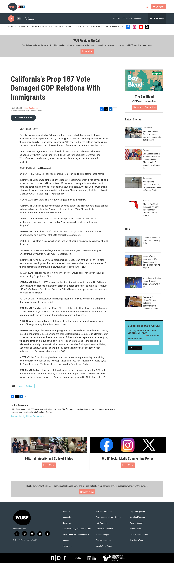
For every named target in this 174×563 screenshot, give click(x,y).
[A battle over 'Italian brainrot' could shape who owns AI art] (133, 282)
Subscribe (87, 51)
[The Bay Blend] (144, 80)
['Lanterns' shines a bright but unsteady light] (133, 241)
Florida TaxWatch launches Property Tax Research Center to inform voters (151, 210)
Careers (66, 540)
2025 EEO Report (103, 535)
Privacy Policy (135, 529)
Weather (23, 27)
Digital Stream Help (103, 540)
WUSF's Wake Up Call (87, 41)
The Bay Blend (144, 96)
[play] (11, 18)
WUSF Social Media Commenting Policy (127, 458)
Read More (49, 465)
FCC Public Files (102, 523)
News (11, 27)
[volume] (19, 18)
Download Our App (137, 517)
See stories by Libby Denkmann (27, 416)
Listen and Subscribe (144, 107)
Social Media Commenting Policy (76, 535)
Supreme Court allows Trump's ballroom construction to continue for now (150, 303)
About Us (66, 511)
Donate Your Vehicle (104, 546)
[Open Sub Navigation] (15, 27)
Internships (67, 546)
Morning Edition (25, 386)
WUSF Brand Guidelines (139, 535)
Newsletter (67, 523)
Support (95, 27)
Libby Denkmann (31, 108)
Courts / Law (147, 128)
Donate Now (87, 491)
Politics (146, 150)
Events (70, 27)
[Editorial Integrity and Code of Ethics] (49, 445)
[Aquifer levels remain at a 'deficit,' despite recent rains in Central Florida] (133, 182)
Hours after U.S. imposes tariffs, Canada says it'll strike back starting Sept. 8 (151, 262)
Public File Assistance (104, 529)
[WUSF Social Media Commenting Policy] (128, 445)
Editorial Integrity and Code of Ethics (49, 458)
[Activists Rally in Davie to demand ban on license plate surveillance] (133, 132)
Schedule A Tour (136, 540)
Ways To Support (136, 523)
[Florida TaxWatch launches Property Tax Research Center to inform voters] (133, 204)
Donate (159, 6)
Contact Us (67, 517)
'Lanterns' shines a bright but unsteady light (151, 240)
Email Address (136, 338)
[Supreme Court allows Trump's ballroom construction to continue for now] (133, 301)
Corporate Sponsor (137, 511)
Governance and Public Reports (108, 517)
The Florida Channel (104, 511)
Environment (147, 178)
